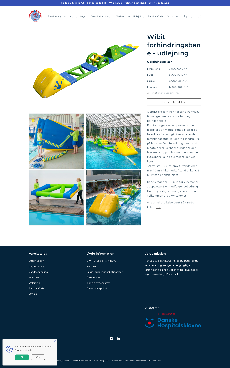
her (158, 207)
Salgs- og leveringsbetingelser (105, 272)
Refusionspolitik (101, 361)
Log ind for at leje (174, 101)
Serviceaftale (36, 288)
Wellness (34, 277)
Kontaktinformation (82, 361)
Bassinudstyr (36, 260)
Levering (151, 92)
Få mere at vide (23, 350)
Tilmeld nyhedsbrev (98, 283)
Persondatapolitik (97, 288)
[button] (56, 16)
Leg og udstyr (37, 266)
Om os (33, 294)
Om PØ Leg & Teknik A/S (101, 260)
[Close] (54, 341)
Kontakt (91, 266)
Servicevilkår (155, 361)
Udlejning (34, 283)
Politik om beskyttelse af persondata (129, 361)
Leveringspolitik (62, 361)
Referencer (93, 277)
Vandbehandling (38, 272)
